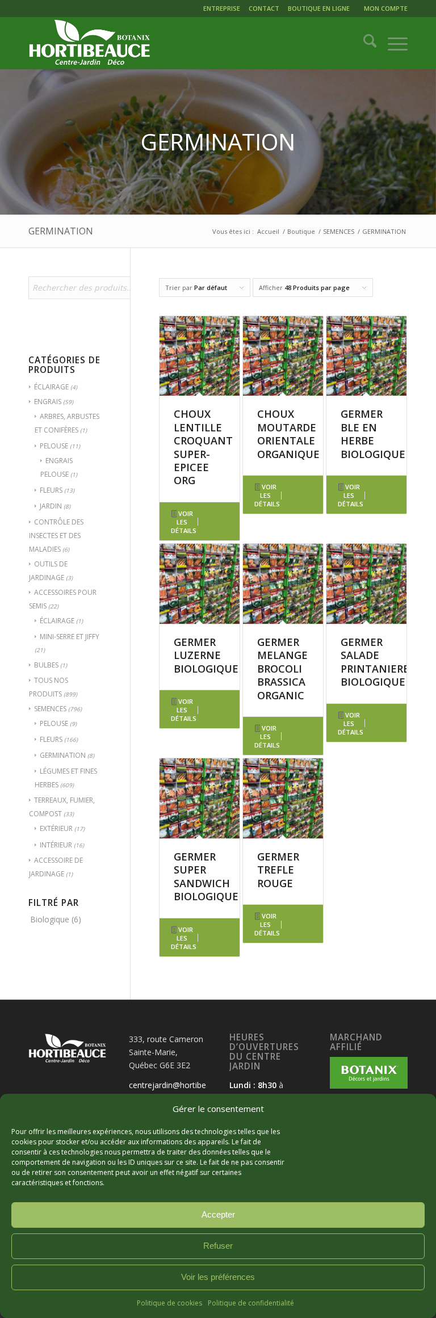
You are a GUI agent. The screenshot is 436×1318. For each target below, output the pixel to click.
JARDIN (51, 506)
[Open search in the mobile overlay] (93, 293)
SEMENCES (50, 708)
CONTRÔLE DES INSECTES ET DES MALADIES (56, 535)
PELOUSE (54, 446)
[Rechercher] (364, 43)
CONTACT (264, 8)
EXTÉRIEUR (56, 828)
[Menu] (392, 43)
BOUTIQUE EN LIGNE (319, 8)
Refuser (218, 1245)
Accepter (218, 1214)
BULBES (46, 665)
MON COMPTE (386, 8)
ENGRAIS (47, 401)
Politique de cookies (169, 1303)
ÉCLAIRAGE (51, 387)
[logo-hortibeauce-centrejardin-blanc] (89, 43)
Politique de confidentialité (251, 1303)
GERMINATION (63, 755)
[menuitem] (223, 10)
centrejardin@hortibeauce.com (185, 1085)
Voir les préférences (218, 1277)
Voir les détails (183, 522)
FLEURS (51, 490)
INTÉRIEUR (56, 845)
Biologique (49, 919)
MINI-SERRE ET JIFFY (69, 636)
